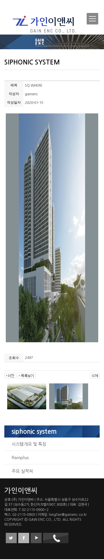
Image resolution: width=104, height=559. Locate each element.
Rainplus (20, 457)
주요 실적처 (22, 471)
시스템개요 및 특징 (29, 444)
